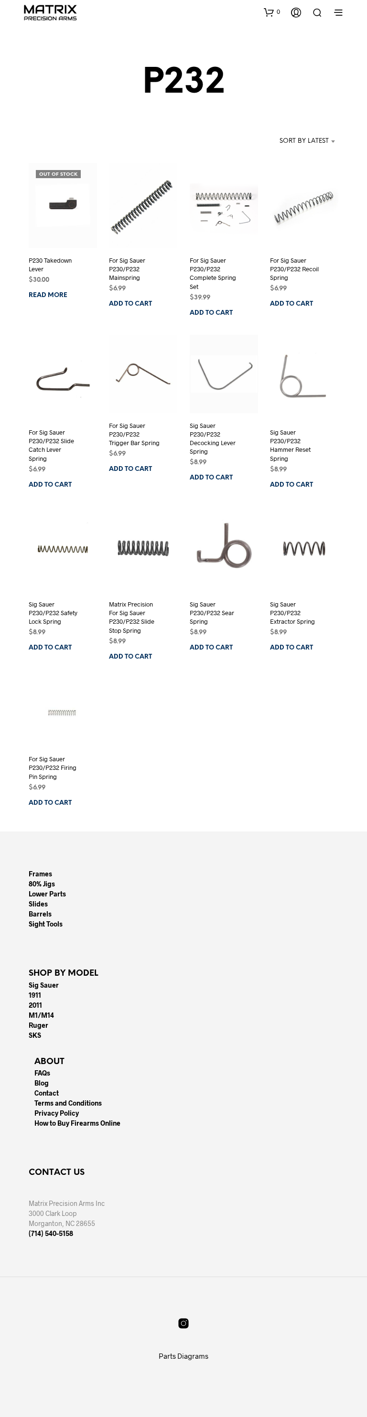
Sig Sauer (44, 985)
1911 (35, 995)
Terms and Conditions (68, 1103)
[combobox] (289, 141)
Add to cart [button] (130, 304)
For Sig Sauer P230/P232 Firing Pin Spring (52, 767)
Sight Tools (46, 924)
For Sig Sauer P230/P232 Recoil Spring (294, 268)
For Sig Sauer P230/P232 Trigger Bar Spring (134, 434)
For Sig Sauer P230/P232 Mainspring (127, 268)
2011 (35, 1005)
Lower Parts (47, 894)
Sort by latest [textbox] (304, 141)
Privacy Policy (56, 1113)
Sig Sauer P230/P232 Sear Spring (212, 612)
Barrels (40, 914)
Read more (48, 296)
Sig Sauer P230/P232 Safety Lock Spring (53, 612)
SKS (35, 1035)
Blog (41, 1083)
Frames (40, 874)
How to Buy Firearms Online (77, 1123)
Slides (38, 904)
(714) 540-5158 (51, 1233)
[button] (272, 12)
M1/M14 (41, 1015)
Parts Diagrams (183, 1356)
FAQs (42, 1073)
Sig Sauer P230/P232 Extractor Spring (292, 612)
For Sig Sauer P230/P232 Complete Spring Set (213, 273)
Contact (46, 1093)
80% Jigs (42, 884)
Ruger (38, 1025)
